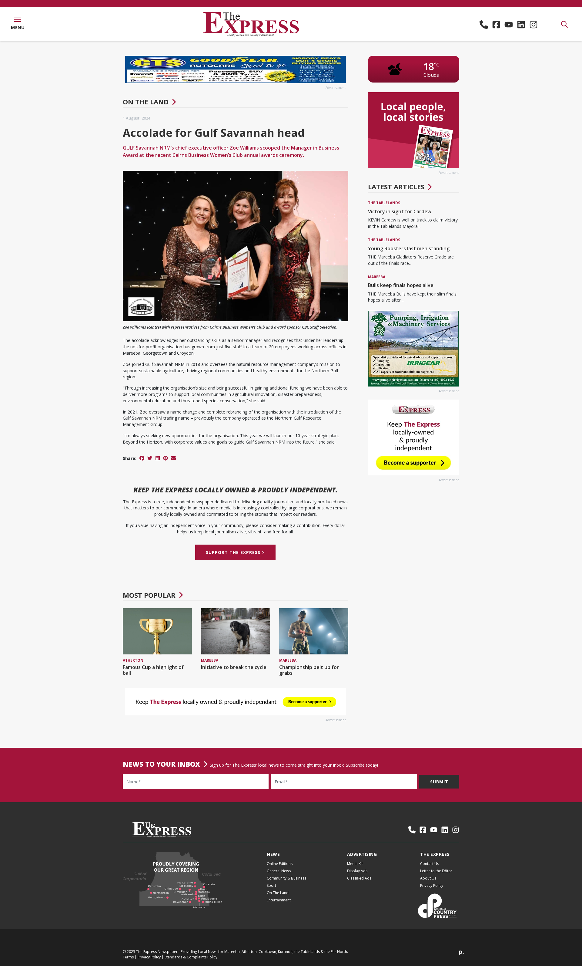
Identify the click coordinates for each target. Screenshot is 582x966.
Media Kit (355, 863)
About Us (428, 878)
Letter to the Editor (436, 870)
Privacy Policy (431, 885)
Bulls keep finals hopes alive (400, 285)
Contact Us (429, 863)
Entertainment (279, 900)
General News (279, 870)
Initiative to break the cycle (233, 667)
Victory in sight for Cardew (399, 211)
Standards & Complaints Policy (191, 957)
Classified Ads (359, 878)
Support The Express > (235, 553)
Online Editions (280, 863)
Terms (128, 957)
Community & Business (286, 878)
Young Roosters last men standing (409, 248)
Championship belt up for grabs (309, 670)
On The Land (146, 101)
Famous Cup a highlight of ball (153, 670)
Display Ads (357, 870)
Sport (271, 885)
